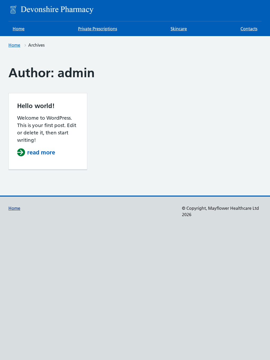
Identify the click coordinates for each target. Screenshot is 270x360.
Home (19, 28)
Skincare (179, 28)
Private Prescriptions (97, 28)
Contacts (248, 28)
